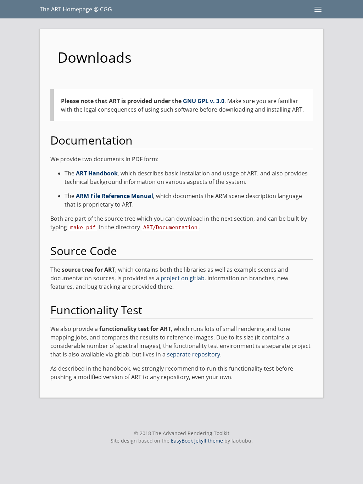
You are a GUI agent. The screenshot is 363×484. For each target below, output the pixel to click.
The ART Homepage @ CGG (76, 9)
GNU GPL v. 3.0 (203, 101)
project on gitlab (183, 278)
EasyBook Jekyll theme (197, 440)
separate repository (193, 354)
